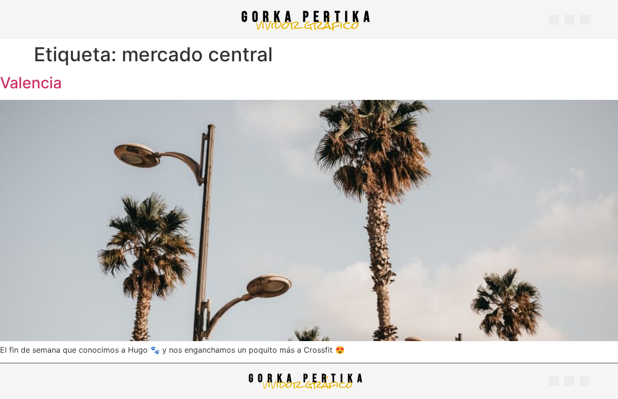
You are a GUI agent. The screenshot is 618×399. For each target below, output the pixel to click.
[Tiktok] (585, 20)
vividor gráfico (307, 25)
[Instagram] (554, 20)
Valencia (31, 82)
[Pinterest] (569, 20)
